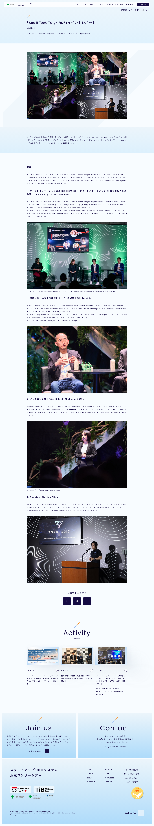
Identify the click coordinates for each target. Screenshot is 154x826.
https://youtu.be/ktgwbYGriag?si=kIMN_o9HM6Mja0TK (58, 320)
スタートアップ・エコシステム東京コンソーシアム (24, 4)
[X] (77, 601)
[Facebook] (67, 601)
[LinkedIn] (87, 601)
